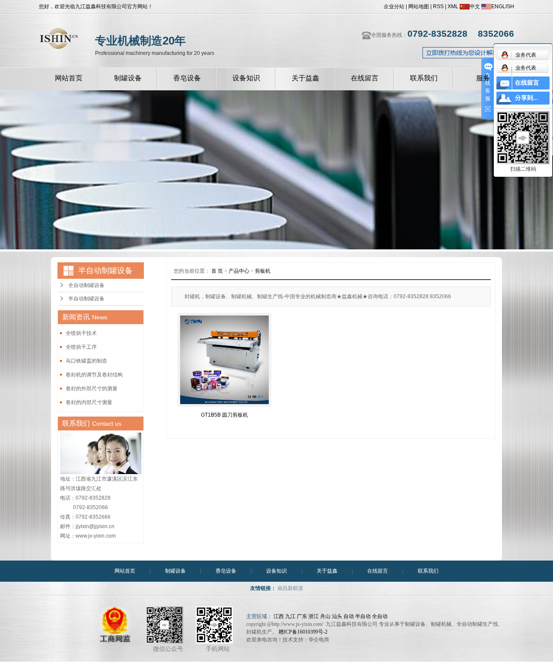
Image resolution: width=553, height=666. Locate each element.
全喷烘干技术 (81, 333)
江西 (278, 616)
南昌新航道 (290, 588)
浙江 (313, 616)
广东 (302, 616)
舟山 (325, 616)
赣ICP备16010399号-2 (303, 632)
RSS (438, 6)
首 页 (217, 271)
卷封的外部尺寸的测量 (92, 389)
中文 (475, 6)
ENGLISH (502, 6)
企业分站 (394, 6)
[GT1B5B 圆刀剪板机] (224, 360)
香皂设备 (187, 78)
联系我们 (424, 78)
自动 (348, 616)
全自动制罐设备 (86, 285)
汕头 (337, 616)
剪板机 (262, 271)
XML (453, 6)
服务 (483, 78)
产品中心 (239, 271)
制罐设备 (128, 78)
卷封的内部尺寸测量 (89, 402)
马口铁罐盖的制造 (86, 361)
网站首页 (69, 78)
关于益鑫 (305, 78)
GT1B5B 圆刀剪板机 (224, 415)
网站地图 (418, 6)
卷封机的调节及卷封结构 (94, 375)
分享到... (526, 98)
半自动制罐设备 (86, 299)
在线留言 (364, 78)
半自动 (363, 616)
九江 (290, 616)
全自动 (380, 616)
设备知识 (246, 78)
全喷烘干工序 (81, 347)
